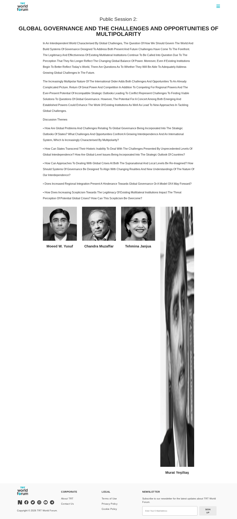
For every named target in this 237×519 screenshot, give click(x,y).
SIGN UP (208, 511)
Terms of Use (109, 498)
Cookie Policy (109, 509)
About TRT (67, 498)
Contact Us (67, 503)
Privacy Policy (109, 503)
